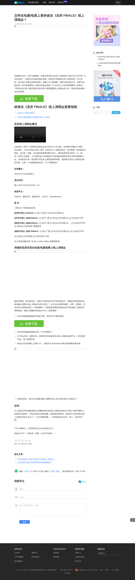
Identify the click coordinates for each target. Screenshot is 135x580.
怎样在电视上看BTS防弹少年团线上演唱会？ (36, 459)
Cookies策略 (115, 570)
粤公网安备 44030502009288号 (87, 570)
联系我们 (56, 553)
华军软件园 (35, 557)
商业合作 (78, 561)
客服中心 (78, 553)
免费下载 (31, 98)
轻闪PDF (61, 2)
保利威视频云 (18, 561)
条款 (101, 570)
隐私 (106, 570)
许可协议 (67, 573)
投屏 (52, 471)
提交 (24, 522)
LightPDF (17, 553)
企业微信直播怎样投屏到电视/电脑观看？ (34, 462)
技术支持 (52, 2)
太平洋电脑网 (18, 557)
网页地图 (56, 557)
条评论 (82, 482)
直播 (57, 471)
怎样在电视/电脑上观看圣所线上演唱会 (33, 117)
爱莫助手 (34, 553)
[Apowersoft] (19, 2)
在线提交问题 (79, 557)
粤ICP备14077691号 (66, 570)
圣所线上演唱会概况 (25, 113)
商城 (44, 2)
